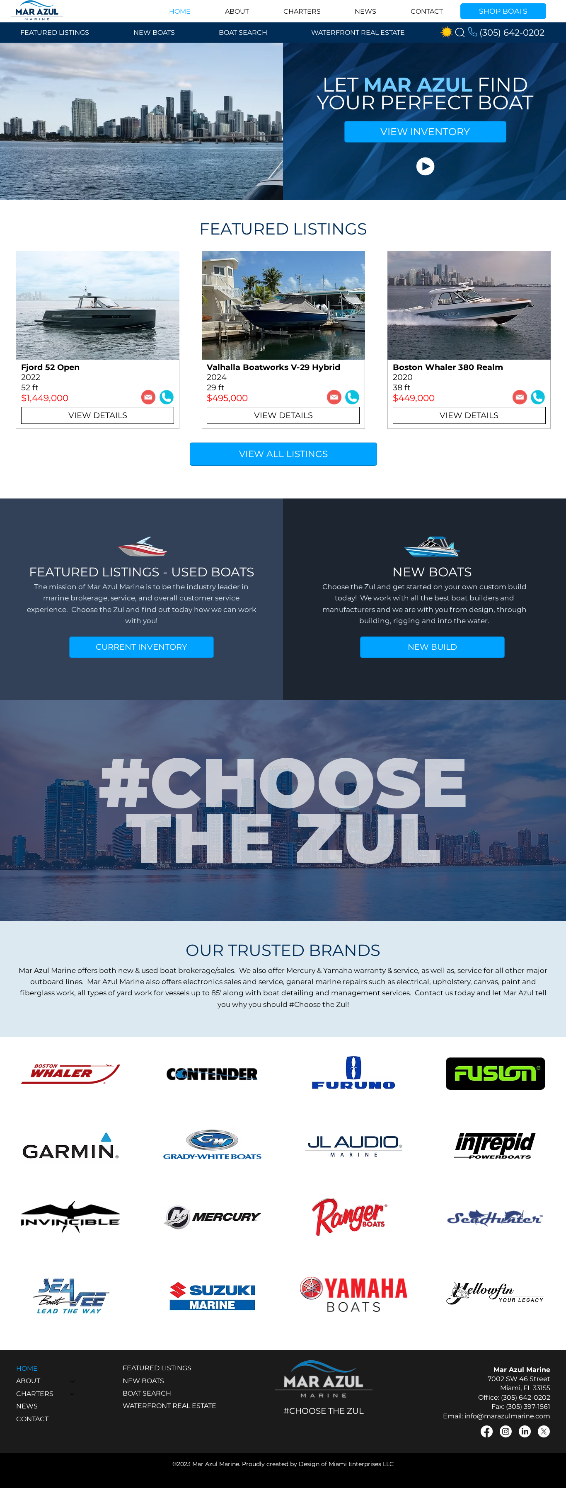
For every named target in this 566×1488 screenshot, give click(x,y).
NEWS (27, 1406)
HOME (27, 1368)
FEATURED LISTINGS (157, 1368)
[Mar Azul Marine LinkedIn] (525, 1431)
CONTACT (32, 1419)
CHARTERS (34, 1394)
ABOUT (28, 1381)
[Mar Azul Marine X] (544, 1431)
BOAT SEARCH (147, 1393)
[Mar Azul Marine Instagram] (506, 1431)
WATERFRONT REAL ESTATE (169, 1406)
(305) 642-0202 (511, 32)
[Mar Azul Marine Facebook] (487, 1431)
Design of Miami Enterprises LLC (346, 1464)
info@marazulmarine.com (507, 1416)
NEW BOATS (143, 1381)
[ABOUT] (72, 1381)
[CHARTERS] (72, 1394)
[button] (425, 166)
